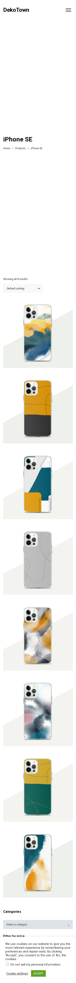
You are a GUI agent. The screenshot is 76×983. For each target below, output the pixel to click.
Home (6, 148)
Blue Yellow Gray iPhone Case (38, 486)
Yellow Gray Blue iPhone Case (38, 864)
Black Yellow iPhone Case (38, 410)
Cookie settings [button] (17, 973)
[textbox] (38, 924)
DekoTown (16, 10)
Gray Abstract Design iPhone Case (38, 561)
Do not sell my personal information (35, 964)
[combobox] (38, 924)
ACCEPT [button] (38, 973)
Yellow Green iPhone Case (38, 788)
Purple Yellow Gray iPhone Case (38, 637)
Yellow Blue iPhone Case (38, 334)
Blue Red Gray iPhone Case (38, 713)
